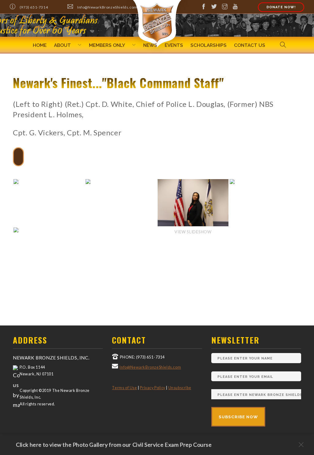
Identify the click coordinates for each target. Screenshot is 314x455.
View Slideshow (193, 231)
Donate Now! (281, 7)
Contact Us (249, 45)
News (150, 45)
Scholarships (208, 45)
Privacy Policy (152, 387)
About (62, 45)
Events (174, 45)
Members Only (107, 45)
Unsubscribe (179, 387)
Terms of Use (124, 387)
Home (40, 45)
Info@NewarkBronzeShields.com (150, 367)
